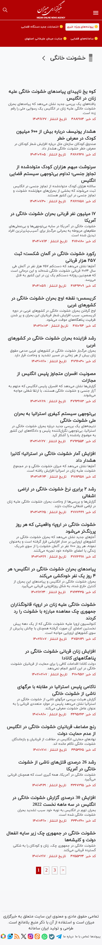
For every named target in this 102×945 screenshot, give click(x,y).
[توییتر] (23, 938)
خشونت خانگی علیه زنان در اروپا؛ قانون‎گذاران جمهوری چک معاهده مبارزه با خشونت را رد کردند (53, 611)
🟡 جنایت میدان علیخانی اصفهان (46, 39)
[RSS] (17, 938)
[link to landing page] (51, 10)
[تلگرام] (59, 938)
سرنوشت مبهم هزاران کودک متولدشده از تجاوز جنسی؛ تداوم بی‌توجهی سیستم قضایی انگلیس (52, 174)
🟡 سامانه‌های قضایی (84, 39)
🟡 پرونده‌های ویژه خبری (82, 27)
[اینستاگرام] (30, 938)
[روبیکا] (3, 938)
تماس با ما (82, 936)
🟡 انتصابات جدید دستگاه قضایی (42, 27)
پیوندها (95, 936)
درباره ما (68, 936)
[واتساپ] (44, 938)
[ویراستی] (10, 938)
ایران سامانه (39, 928)
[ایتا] (37, 938)
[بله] (52, 938)
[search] (5, 10)
